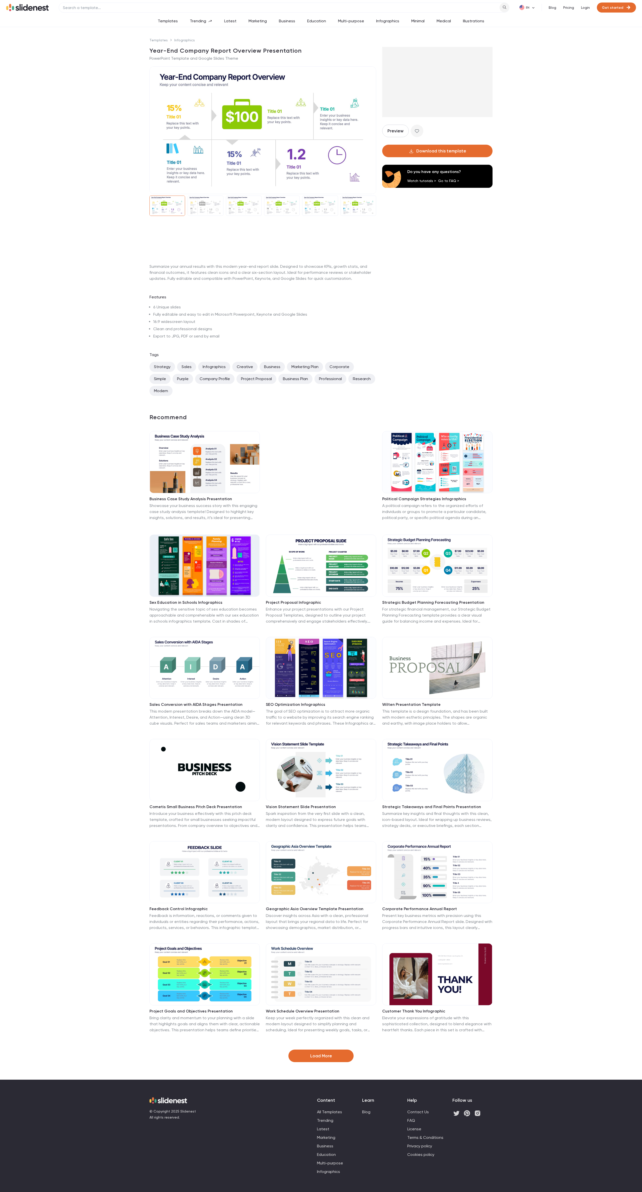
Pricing (568, 8)
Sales (187, 366)
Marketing (258, 21)
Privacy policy (419, 1146)
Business (287, 21)
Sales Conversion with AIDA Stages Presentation (196, 704)
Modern (161, 390)
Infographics (387, 21)
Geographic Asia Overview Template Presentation (314, 908)
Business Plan (295, 378)
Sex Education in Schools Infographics (185, 602)
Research (362, 378)
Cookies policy (420, 1154)
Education (316, 21)
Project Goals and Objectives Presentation (191, 1011)
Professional (330, 378)
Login (585, 8)
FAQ (411, 1120)
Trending (198, 21)
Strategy (162, 366)
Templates (168, 21)
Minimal (418, 21)
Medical (444, 21)
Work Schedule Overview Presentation (302, 1011)
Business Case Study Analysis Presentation (190, 498)
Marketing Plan (304, 366)
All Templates (329, 1112)
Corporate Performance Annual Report (419, 908)
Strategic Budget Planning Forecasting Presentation (433, 602)
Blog (552, 8)
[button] (156, 130)
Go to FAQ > (448, 181)
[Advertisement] (262, 263)
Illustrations (473, 21)
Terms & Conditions (425, 1137)
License (414, 1129)
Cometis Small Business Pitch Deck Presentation (195, 806)
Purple (183, 378)
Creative (245, 366)
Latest (230, 21)
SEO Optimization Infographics (295, 704)
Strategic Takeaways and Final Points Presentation (431, 806)
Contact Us (418, 1112)
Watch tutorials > (421, 181)
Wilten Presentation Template (411, 704)
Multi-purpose (351, 21)
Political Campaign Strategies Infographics (424, 498)
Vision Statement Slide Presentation (301, 806)
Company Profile (215, 378)
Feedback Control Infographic (178, 908)
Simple (160, 378)
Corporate (339, 366)
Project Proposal (256, 378)
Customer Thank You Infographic (413, 1011)
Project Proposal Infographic (293, 602)
